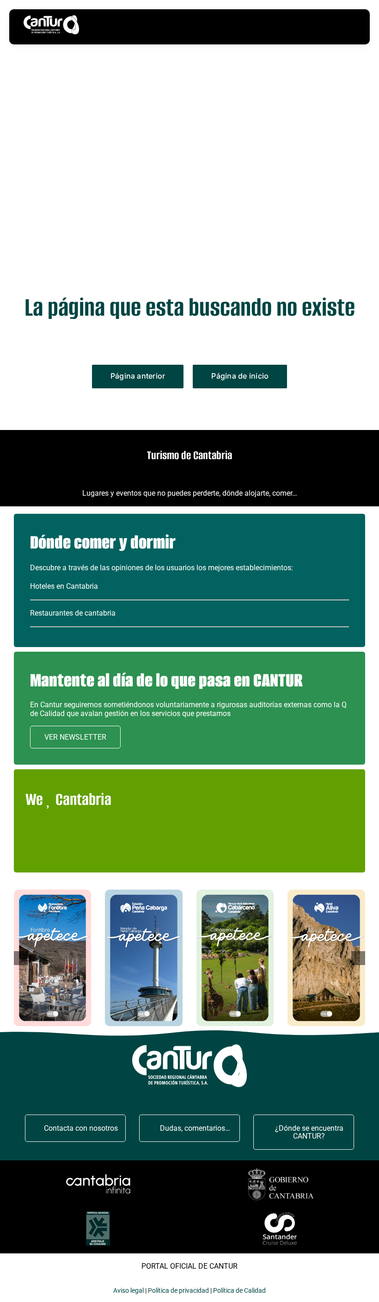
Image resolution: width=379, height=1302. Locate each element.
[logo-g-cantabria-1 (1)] (281, 1169)
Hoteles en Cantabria (64, 586)
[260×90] (98, 1175)
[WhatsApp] (244, 849)
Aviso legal (128, 1290)
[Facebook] (149, 849)
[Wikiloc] (126, 849)
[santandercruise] (281, 1212)
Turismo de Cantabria (189, 455)
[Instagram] (197, 849)
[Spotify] (267, 849)
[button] (21, 958)
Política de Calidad (239, 1290)
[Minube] (102, 849)
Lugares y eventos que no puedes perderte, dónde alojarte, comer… (189, 493)
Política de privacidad (178, 1290)
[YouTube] (220, 849)
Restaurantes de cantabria (73, 613)
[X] (173, 849)
